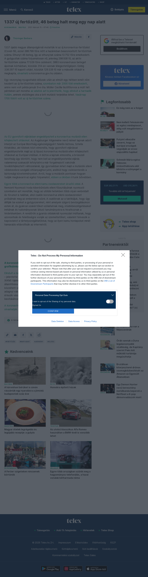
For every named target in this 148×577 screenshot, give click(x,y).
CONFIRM (53, 311)
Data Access (74, 321)
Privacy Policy (90, 321)
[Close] (124, 256)
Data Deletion (57, 321)
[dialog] (74, 288)
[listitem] (73, 295)
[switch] (110, 301)
